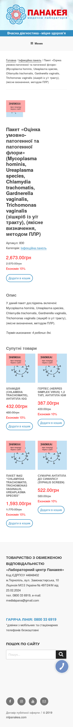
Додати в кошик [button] (19, 278)
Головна (11, 60)
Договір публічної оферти (23, 712)
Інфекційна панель (29, 60)
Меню (39, 43)
